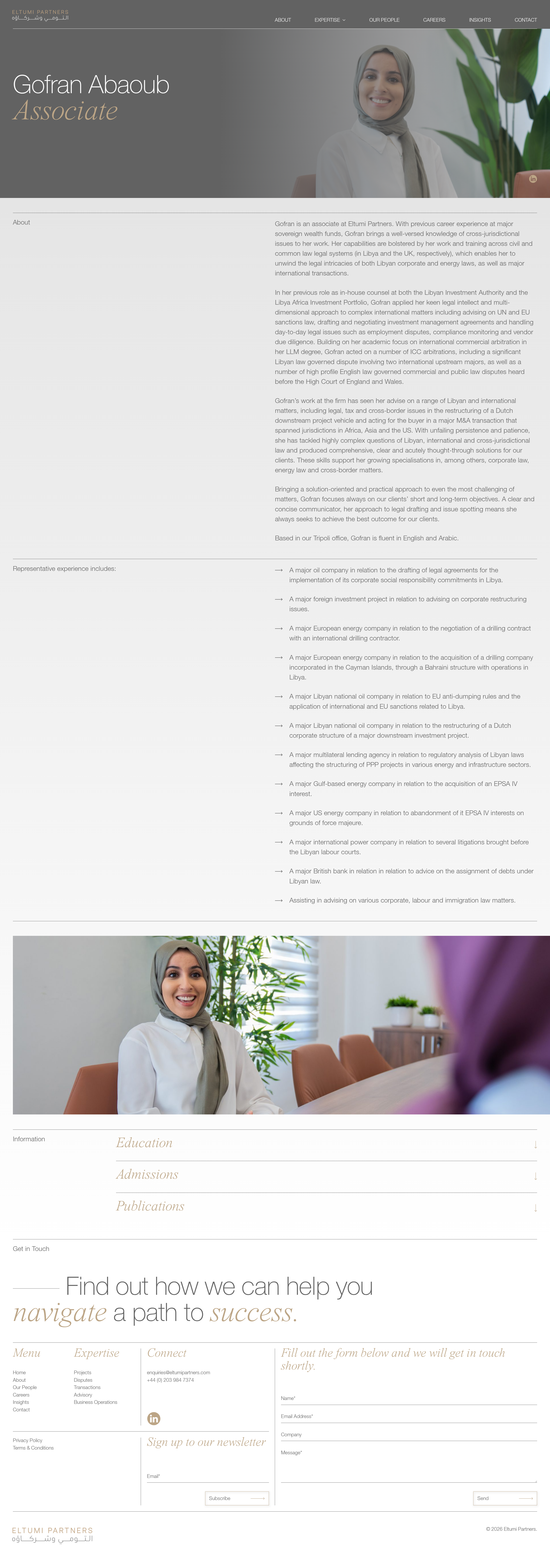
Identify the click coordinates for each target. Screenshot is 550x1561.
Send (483, 1499)
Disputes (83, 1380)
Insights (21, 1402)
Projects (82, 1373)
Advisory (83, 1395)
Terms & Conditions (33, 1448)
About (19, 1380)
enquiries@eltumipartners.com (178, 1373)
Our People (25, 1388)
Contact (21, 1410)
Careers (21, 1395)
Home (19, 1373)
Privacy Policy (27, 1441)
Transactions (87, 1388)
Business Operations (95, 1402)
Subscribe (219, 1499)
